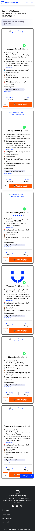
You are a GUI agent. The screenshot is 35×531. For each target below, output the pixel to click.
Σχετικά (6, 510)
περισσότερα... (10, 67)
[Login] (27, 3)
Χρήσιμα (6, 522)
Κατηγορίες (7, 514)
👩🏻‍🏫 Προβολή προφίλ (20, 104)
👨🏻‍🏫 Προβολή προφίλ (20, 331)
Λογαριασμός (8, 518)
